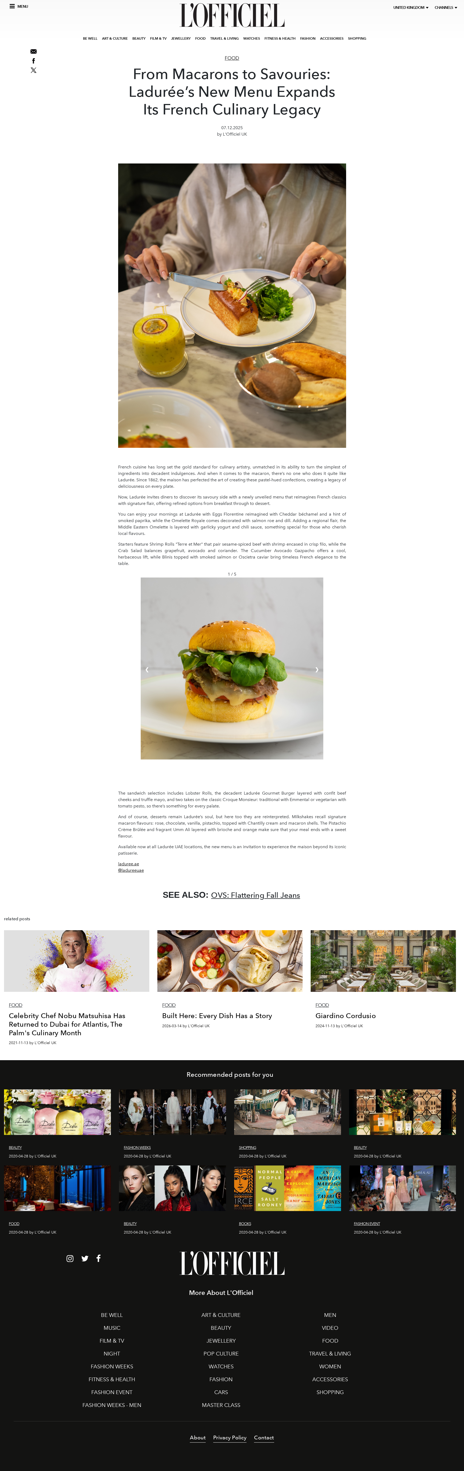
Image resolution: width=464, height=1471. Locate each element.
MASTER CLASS (221, 1405)
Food (232, 58)
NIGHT (112, 1353)
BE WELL (90, 38)
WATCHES (251, 38)
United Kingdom (409, 7)
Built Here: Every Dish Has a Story (217, 1015)
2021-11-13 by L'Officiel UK (32, 1043)
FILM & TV (158, 38)
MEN (330, 1315)
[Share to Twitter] (33, 70)
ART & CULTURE (115, 38)
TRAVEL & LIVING (224, 38)
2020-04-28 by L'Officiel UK (32, 1156)
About (198, 1437)
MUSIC (112, 1328)
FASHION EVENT (111, 1392)
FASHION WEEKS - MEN (111, 1405)
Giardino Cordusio (346, 1015)
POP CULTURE (221, 1353)
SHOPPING (357, 38)
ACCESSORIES (331, 38)
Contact (264, 1437)
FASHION (308, 38)
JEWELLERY (181, 38)
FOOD (200, 38)
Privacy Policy (230, 1437)
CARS (221, 1392)
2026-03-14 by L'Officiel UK (186, 1026)
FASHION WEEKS (112, 1366)
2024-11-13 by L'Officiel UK (339, 1026)
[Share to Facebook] (33, 61)
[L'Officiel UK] (232, 15)
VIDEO (330, 1328)
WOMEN (330, 1366)
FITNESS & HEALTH (280, 38)
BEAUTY (139, 38)
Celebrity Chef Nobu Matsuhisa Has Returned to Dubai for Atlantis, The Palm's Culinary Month (67, 1024)
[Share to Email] (33, 51)
